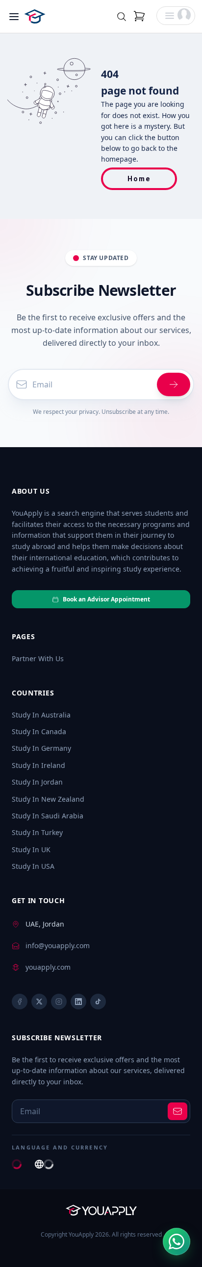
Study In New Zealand (48, 799)
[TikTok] (98, 1001)
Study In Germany (41, 748)
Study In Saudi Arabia (47, 815)
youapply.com (48, 967)
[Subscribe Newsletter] (173, 384)
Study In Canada (39, 731)
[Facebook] (19, 1001)
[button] (176, 16)
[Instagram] (59, 1001)
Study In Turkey (37, 832)
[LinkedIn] (78, 1001)
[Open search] (121, 16)
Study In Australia (41, 714)
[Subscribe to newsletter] (177, 1111)
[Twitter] (39, 1001)
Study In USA (33, 866)
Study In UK (31, 849)
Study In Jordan (37, 782)
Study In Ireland (38, 765)
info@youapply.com (57, 945)
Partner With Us (38, 658)
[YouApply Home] (48, 16)
